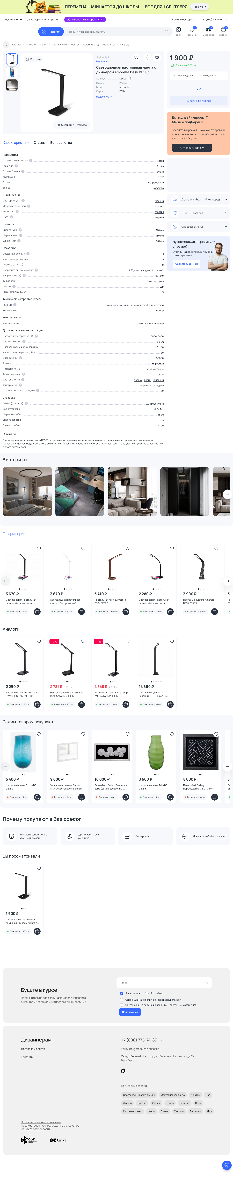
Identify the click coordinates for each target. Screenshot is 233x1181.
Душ (209, 1111)
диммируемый (156, 363)
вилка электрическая (151, 323)
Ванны (164, 1111)
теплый (138, 379)
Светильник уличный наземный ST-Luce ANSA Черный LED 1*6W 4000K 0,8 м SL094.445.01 (155, 694)
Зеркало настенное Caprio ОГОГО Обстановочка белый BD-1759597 (66, 787)
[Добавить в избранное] (136, 57)
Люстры (195, 1094)
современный (156, 182)
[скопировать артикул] (130, 79)
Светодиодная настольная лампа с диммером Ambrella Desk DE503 (21, 921)
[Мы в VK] (137, 1071)
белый (147, 379)
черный (159, 200)
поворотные (144, 385)
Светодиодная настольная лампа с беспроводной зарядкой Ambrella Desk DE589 (156, 601)
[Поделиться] (147, 57)
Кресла (142, 1103)
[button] (160, 270)
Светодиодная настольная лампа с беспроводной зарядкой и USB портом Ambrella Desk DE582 (21, 601)
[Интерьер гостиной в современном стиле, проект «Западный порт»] (132, 491)
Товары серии (14, 533)
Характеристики (16, 142)
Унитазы (179, 1111)
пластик (159, 206)
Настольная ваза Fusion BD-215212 (21, 787)
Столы (170, 1103)
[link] (103, 58)
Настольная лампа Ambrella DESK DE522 (110, 601)
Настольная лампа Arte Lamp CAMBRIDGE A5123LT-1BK (22, 694)
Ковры (151, 1111)
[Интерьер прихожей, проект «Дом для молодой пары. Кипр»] (184, 491)
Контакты (27, 1057)
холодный (158, 379)
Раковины (195, 1111)
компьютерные (155, 369)
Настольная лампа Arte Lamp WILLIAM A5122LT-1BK (111, 694)
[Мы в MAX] (123, 1071)
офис (161, 374)
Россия (160, 171)
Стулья (156, 1103)
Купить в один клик (198, 101)
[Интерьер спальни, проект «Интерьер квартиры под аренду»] (27, 491)
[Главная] (20, 32)
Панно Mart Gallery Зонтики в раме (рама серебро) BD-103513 (110, 787)
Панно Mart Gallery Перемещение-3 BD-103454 (198, 787)
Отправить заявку (192, 148)
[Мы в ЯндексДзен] (144, 1071)
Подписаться (130, 1012)
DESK (122, 91)
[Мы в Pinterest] (130, 1071)
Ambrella (124, 87)
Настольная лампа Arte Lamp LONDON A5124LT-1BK (66, 694)
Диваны (127, 1103)
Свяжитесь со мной (186, 263)
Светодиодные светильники (139, 1094)
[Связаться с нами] (227, 1165)
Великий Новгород (182, 19)
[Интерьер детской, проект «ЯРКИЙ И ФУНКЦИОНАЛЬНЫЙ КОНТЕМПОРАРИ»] (79, 491)
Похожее (35, 59)
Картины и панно (132, 1111)
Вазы (198, 1103)
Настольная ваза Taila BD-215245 (153, 787)
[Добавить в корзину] (37, 611)
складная (158, 385)
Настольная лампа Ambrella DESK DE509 (199, 601)
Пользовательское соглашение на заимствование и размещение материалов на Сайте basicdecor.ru (50, 1125)
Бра (208, 1094)
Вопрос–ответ (62, 142)
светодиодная (156, 281)
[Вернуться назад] (6, 44)
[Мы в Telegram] (151, 1071)
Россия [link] (123, 83)
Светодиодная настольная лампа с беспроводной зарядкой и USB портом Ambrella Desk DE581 (65, 601)
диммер (159, 310)
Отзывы (40, 142)
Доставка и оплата (33, 1049)
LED (162, 286)
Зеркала (184, 1103)
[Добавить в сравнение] (157, 57)
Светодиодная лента (173, 1094)
